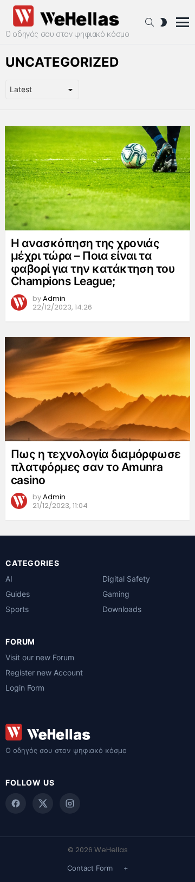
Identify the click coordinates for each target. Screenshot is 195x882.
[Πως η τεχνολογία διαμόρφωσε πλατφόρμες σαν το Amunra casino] (97, 389)
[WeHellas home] (97, 732)
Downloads (121, 609)
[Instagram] (70, 803)
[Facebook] (15, 803)
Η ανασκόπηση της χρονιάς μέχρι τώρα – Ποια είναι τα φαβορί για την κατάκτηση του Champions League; (92, 262)
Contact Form (90, 868)
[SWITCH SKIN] (163, 22)
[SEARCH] (149, 22)
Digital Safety (126, 578)
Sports (17, 609)
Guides (17, 593)
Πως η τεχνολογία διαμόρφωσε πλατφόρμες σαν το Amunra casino (96, 466)
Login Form (24, 687)
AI (8, 578)
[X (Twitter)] (42, 803)
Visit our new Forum (39, 657)
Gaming (115, 593)
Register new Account (44, 672)
